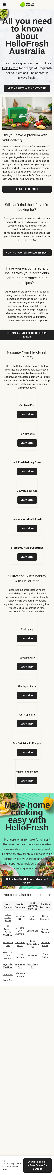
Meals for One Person (7, 955)
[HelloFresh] (27, 4)
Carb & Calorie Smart (7, 917)
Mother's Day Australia (19, 931)
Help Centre (10, 68)
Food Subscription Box (32, 944)
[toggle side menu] (4, 4)
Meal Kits (7, 980)
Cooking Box (32, 931)
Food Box (32, 955)
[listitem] (27, 407)
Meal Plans (8, 974)
